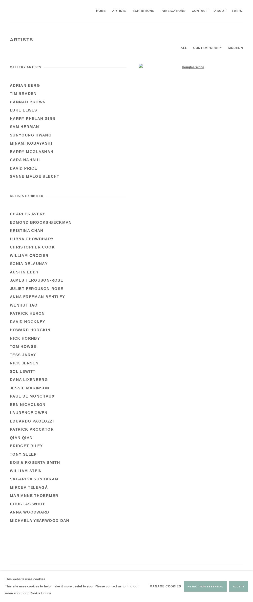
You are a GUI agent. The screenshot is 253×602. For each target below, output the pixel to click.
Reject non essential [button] (205, 586)
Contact (200, 10)
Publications (173, 10)
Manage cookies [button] (165, 586)
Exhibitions (143, 10)
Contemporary (207, 47)
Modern (235, 47)
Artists (119, 10)
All (184, 47)
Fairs (237, 10)
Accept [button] (239, 586)
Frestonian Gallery (47, 11)
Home (101, 10)
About (220, 10)
